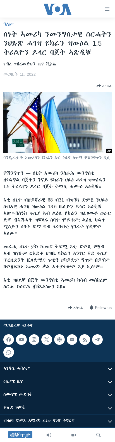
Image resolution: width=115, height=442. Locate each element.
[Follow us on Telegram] (97, 339)
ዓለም (8, 24)
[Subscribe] (72, 339)
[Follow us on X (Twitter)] (46, 339)
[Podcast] (59, 339)
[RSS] (84, 339)
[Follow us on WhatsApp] (8, 352)
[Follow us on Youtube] (21, 339)
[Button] (104, 85)
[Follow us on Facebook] (8, 339)
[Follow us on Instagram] (34, 339)
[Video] (73, 435)
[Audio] (48, 435)
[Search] (98, 435)
